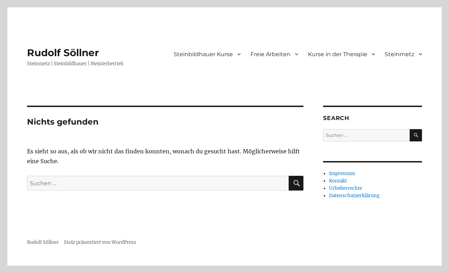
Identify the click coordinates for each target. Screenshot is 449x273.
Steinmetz (399, 54)
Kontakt (338, 181)
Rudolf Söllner (63, 53)
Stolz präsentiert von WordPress (100, 242)
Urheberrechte (345, 188)
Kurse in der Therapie (337, 54)
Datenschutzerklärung (354, 196)
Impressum (342, 174)
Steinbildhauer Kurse (203, 54)
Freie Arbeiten (270, 54)
